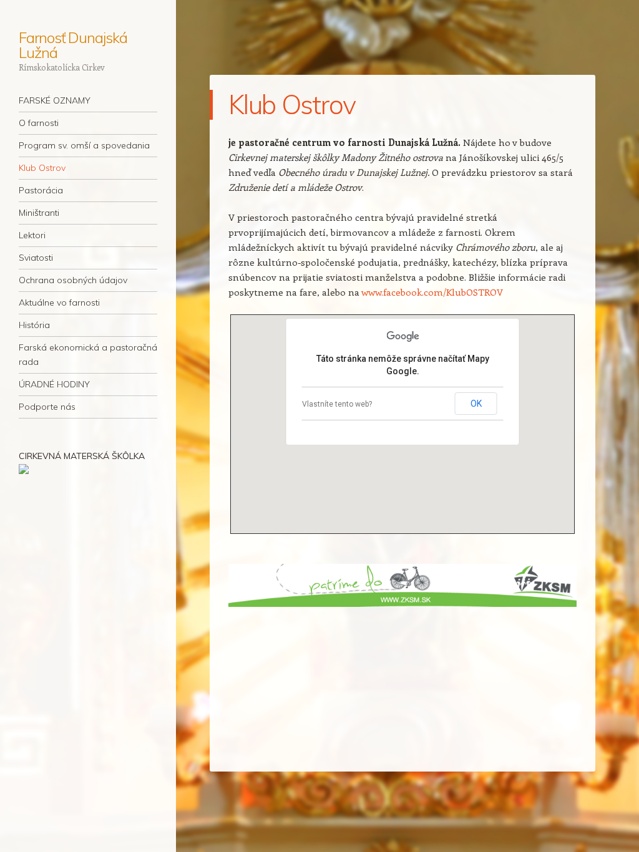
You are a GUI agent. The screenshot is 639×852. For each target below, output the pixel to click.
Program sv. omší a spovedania (84, 145)
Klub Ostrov (42, 167)
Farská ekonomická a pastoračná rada (88, 354)
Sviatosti (36, 257)
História (34, 325)
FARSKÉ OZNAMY (54, 100)
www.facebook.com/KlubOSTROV (432, 292)
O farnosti (39, 122)
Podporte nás (47, 406)
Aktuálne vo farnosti (59, 302)
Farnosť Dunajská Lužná (73, 45)
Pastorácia (41, 190)
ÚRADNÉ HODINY (54, 384)
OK (476, 404)
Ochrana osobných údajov (73, 280)
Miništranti (39, 212)
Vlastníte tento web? (337, 404)
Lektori (32, 235)
